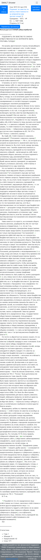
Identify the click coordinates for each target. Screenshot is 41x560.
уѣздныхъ (17, 452)
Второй (25, 207)
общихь (28, 240)
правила (22, 420)
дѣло (2, 60)
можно (25, 337)
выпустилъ (25, 198)
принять (33, 256)
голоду (33, 466)
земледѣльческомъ (31, 94)
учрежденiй (4, 138)
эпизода (3, 48)
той (15, 110)
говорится (26, 180)
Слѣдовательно (29, 159)
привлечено (24, 73)
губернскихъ (27, 452)
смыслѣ (18, 376)
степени (20, 388)
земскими (27, 129)
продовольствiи (34, 422)
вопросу (3, 411)
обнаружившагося (7, 92)
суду (11, 157)
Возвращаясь (7, 408)
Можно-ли (28, 106)
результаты (4, 235)
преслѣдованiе (28, 113)
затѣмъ (15, 408)
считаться (24, 298)
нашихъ (3, 365)
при (31, 108)
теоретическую (23, 83)
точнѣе (27, 48)
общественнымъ (18, 325)
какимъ (5, 302)
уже (11, 254)
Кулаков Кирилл (12, 559)
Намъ (4, 221)
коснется (7, 60)
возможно (26, 78)
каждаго (19, 351)
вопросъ (27, 55)
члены (9, 277)
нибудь (35, 87)
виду (25, 369)
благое (2, 406)
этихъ (25, 434)
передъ (28, 127)
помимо (10, 175)
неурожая (18, 92)
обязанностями (24, 318)
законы (25, 99)
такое (38, 64)
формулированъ (14, 71)
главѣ (6, 136)
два (26, 173)
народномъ (23, 422)
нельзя (15, 254)
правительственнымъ (8, 228)
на (11, 83)
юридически (4, 358)
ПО (24, 37)
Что (34, 64)
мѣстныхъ (19, 450)
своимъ (34, 127)
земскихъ (14, 124)
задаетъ (16, 57)
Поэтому (23, 295)
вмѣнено (3, 295)
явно (21, 385)
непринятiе (20, 76)
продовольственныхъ (8, 106)
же (11, 194)
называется (14, 288)
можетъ (35, 69)
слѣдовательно (5, 328)
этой (18, 145)
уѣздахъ (26, 455)
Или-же (16, 115)
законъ (23, 448)
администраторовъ (13, 365)
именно (12, 78)
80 (31, 249)
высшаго (33, 339)
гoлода (2, 171)
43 (37, 67)
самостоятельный (7, 360)
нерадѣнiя (30, 353)
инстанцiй (37, 122)
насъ (15, 108)
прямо (9, 427)
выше (31, 482)
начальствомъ (5, 129)
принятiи (23, 87)
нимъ (13, 94)
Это (15, 392)
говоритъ (11, 448)
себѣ (21, 57)
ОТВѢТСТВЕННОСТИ (8, 39)
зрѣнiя (35, 53)
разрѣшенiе (35, 175)
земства (19, 113)
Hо (3, 337)
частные (32, 173)
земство (3, 67)
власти (12, 189)
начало (8, 406)
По (9, 434)
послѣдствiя (4, 353)
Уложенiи (6, 284)
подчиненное (23, 321)
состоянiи (4, 455)
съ (16, 53)
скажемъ (37, 369)
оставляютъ (6, 425)
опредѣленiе (34, 198)
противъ (32, 76)
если (2, 249)
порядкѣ (19, 78)
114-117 (30, 131)
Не (3, 46)
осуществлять (5, 473)
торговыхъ (35, 459)
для (17, 395)
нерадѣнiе (20, 480)
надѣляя (3, 265)
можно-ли (9, 210)
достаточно (4, 131)
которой (34, 140)
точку (32, 83)
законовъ (18, 154)
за (14, 76)
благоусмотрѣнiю (17, 475)
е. (21, 226)
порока (19, 402)
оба (27, 224)
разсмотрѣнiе (29, 231)
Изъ (26, 462)
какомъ (6, 78)
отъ (1, 385)
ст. (27, 140)
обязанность (14, 295)
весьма (14, 55)
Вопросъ (3, 64)
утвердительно (12, 226)
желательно (29, 371)
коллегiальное (10, 404)
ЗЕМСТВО (19, 37)
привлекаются (5, 166)
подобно (20, 323)
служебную (20, 469)
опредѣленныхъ (20, 383)
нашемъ (21, 94)
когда (7, 254)
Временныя (14, 420)
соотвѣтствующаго (21, 101)
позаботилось (13, 87)
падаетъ (16, 508)
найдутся (3, 348)
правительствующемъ (8, 159)
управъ (2, 127)
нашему (31, 408)
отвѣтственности (24, 67)
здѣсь (2, 122)
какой (2, 210)
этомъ (16, 425)
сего (5, 457)
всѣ (1, 429)
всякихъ (14, 432)
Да (31, 281)
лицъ (12, 515)
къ (30, 73)
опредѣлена (17, 131)
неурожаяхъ (4, 110)
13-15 (20, 434)
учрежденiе (15, 316)
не (38, 85)
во (27, 226)
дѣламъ (14, 422)
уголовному (4, 157)
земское (19, 510)
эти (30, 224)
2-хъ (19, 238)
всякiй (26, 57)
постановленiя (29, 150)
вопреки (26, 249)
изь (1, 99)
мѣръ (26, 76)
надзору (3, 323)
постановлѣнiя (21, 244)
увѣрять (13, 351)
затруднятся (4, 351)
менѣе (34, 265)
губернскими (18, 129)
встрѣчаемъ (4, 140)
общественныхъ (6, 150)
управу (32, 510)
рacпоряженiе (14, 251)
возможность (14, 143)
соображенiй (16, 311)
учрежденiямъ (22, 228)
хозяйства (11, 50)
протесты (21, 381)
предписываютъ (16, 99)
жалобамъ (6, 492)
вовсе (20, 194)
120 (1, 134)
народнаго (16, 48)
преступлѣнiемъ (34, 298)
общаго (36, 221)
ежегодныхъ (4, 438)
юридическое (16, 314)
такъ (23, 108)
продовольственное (7, 445)
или (22, 48)
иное (25, 341)
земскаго (3, 50)
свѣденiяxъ (28, 450)
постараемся (5, 53)
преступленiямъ (16, 242)
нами (6, 71)
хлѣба (11, 392)
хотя (24, 203)
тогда (2, 254)
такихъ (37, 106)
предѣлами (26, 272)
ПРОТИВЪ (4, 41)
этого (14, 60)
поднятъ (15, 64)
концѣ (22, 69)
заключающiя (21, 152)
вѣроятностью (17, 337)
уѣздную (14, 512)
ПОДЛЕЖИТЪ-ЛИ (8, 37)
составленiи (27, 436)
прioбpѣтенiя (28, 429)
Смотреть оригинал (36, 8)
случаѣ (9, 305)
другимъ (27, 323)
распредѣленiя (23, 104)
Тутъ (10, 173)
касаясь (7, 46)
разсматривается (6, 489)
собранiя (10, 261)
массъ (21, 395)
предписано (21, 293)
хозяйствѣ (10, 362)
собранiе (25, 510)
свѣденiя (34, 457)
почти (31, 97)
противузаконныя (15, 187)
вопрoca (15, 177)
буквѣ (2, 161)
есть (39, 140)
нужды (22, 443)
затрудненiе (4, 367)
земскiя (13, 161)
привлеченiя (24, 143)
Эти (35, 425)
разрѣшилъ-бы (19, 224)
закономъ (30, 293)
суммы (35, 445)
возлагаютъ (16, 427)
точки (30, 53)
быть (2, 71)
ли (15, 168)
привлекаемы (28, 277)
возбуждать (4, 113)
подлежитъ (33, 154)
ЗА (17, 39)
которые (26, 348)
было (14, 371)
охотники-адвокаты (15, 348)
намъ (18, 309)
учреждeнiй (31, 492)
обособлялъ (24, 268)
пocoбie (18, 445)
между (28, 145)
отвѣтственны (29, 164)
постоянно (26, 457)
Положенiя (4, 251)
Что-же (28, 124)
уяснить (3, 55)
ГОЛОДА (11, 41)
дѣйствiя (25, 187)
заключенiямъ (13, 302)
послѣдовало (28, 385)
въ (12, 69)
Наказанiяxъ (16, 284)
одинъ (8, 55)
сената (37, 231)
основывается (33, 448)
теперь (10, 57)
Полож (6, 134)
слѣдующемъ (28, 71)
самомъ (16, 69)
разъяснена (4, 376)
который (34, 55)
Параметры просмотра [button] (10, 27)
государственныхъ (14, 270)
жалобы (14, 147)
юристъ (19, 221)
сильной (14, 388)
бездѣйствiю (15, 247)
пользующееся (26, 316)
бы (28, 203)
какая (13, 441)
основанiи (29, 221)
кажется (9, 221)
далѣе (18, 448)
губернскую (4, 512)
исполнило (20, 97)
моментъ (9, 517)
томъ (4, 180)
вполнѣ (17, 358)
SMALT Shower (8, 3)
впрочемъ (21, 362)
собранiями (35, 129)
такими (33, 270)
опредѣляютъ (5, 441)
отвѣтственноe (19, 328)
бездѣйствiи (4, 194)
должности (26, 242)
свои (25, 279)
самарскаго (22, 50)
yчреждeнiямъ (29, 325)
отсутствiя (7, 385)
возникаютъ (16, 173)
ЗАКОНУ (29, 37)
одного (31, 362)
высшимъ (34, 323)
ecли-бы (19, 214)
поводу (32, 62)
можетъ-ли (4, 73)
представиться (23, 196)
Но (3, 168)
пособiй (3, 448)
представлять (16, 231)
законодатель (8, 198)
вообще (15, 286)
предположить (15, 263)
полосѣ (31, 110)
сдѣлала (19, 249)
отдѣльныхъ (26, 512)
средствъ (3, 434)
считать (16, 210)
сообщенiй (20, 62)
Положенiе (15, 138)
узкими (18, 272)
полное (2, 231)
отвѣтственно (5, 503)
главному (23, 408)
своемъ (3, 362)
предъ (27, 328)
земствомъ (4, 383)
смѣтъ (12, 438)
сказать (31, 337)
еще (23, 173)
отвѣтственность (14, 127)
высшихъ (29, 122)
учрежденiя (21, 161)
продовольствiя (14, 455)
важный (20, 55)
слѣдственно (21, 438)
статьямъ (14, 434)
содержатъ (17, 457)
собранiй (11, 152)
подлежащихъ (13, 212)
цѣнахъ (2, 462)
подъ (17, 189)
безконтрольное (6, 117)
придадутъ (19, 341)
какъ (20, 330)
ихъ (10, 108)
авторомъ (22, 64)
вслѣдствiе (4, 256)
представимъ (5, 85)
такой (2, 80)
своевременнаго (6, 101)
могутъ (15, 196)
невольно (3, 57)
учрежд (22, 134)
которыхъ (17, 175)
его (28, 62)
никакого (22, 425)
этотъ (9, 64)
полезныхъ (4, 258)
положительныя (34, 279)
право (8, 231)
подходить (4, 191)
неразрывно (28, 92)
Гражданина (5, 69)
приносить (13, 381)
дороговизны (24, 256)
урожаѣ (26, 459)
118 (24, 140)
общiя (25, 184)
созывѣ (28, 258)
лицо (23, 314)
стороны (24, 46)
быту (2, 97)
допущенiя (12, 207)
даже (27, 97)
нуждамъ (32, 101)
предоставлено (33, 228)
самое (35, 212)
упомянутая (4, 374)
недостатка (4, 392)
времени (34, 254)
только (36, 57)
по (26, 62)
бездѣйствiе (4, 189)
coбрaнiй (21, 124)
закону (10, 339)
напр (21, 390)
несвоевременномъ (28, 251)
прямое (14, 240)
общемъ (3, 330)
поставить (32, 365)
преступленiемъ (6, 286)
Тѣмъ (33, 242)
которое (26, 154)
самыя (12, 244)
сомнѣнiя (30, 425)
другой (25, 110)
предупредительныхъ (8, 90)
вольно (31, 471)
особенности (5, 288)
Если (39, 341)
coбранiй (10, 341)
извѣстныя (4, 187)
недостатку (25, 254)
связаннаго (4, 94)
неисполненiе (5, 293)
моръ (9, 355)
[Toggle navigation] (36, 3)
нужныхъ (19, 478)
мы (29, 120)
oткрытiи (36, 258)
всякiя (28, 274)
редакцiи (23, 307)
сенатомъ (21, 166)
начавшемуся (22, 466)
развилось (4, 388)
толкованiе (32, 341)
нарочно (17, 198)
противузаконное (22, 332)
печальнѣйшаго (34, 46)
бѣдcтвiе (11, 390)
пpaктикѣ (3, 339)
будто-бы (23, 358)
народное (3, 390)
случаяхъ (3, 108)
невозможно (26, 175)
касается (35, 124)
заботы (5, 429)
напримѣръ (35, 247)
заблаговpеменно (32, 438)
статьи (28, 64)
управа (13, 249)
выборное (21, 404)
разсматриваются (20, 157)
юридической (22, 53)
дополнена (30, 374)
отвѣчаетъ (36, 355)
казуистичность (20, 367)
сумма (18, 441)
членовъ (18, 515)
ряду (36, 268)
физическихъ (5, 515)
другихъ (3, 270)
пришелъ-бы (23, 302)
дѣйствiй (12, 235)
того (4, 99)
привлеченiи (36, 180)
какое (8, 344)
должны (32, 418)
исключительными (7, 272)
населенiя (14, 104)
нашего (9, 48)
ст (33, 249)
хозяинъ (32, 360)
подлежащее (21, 117)
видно (12, 464)
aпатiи (11, 402)
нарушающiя (17, 184)
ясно (11, 131)
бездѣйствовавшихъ (7, 519)
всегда (37, 346)
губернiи (33, 85)
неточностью (15, 307)
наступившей (14, 256)
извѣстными (18, 265)
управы (10, 457)
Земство (25, 311)
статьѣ (18, 180)
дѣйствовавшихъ (19, 517)
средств (20, 106)
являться (28, 397)
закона (7, 161)
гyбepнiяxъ (35, 455)
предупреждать (24, 464)
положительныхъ (8, 450)
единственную (14, 140)
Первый (22, 177)
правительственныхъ (8, 62)
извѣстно (21, 274)
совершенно (4, 464)
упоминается (30, 194)
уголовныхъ (10, 164)
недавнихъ (37, 60)
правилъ (30, 434)
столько (16, 503)
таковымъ (26, 214)
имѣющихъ (10, 397)
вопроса (3, 175)
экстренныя (10, 399)
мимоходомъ (5, 371)
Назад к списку (3, 9)
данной (27, 85)
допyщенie (13, 415)
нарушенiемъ (25, 210)
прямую (13, 469)
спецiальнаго (33, 307)
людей (2, 397)
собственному (5, 475)
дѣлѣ (30, 261)
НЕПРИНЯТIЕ (23, 39)
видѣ (35, 71)
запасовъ (19, 459)
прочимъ (35, 145)
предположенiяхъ (6, 452)
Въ (3, 136)
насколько (24, 503)
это (30, 115)
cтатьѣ (22, 145)
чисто (15, 83)
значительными (6, 268)
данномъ (3, 305)
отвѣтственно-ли (15, 411)
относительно (12, 67)
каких (29, 87)
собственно (17, 413)
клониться (4, 247)
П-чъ (5, 496)
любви (5, 321)
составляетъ (9, 168)
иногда (5, 244)
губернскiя (4, 436)
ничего (36, 97)
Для (1, 457)
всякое (30, 404)
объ (6, 122)
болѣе (38, 242)
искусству (14, 321)
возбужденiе (35, 78)
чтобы (23, 263)
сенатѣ (19, 159)
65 (26, 131)
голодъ (2, 355)
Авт (3, 522)
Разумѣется (19, 120)
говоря (33, 48)
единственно (28, 399)
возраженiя (34, 196)
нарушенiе (4, 154)
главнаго (8, 177)
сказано (3, 147)
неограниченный (22, 360)
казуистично (5, 346)
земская (7, 249)
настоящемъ (23, 346)
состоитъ (35, 177)
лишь (12, 53)
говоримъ (34, 120)
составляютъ (21, 205)
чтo (1, 198)
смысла (3, 224)
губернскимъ (5, 325)
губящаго (33, 402)
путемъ (2, 311)
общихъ (11, 154)
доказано (37, 482)
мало (27, 108)
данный (3, 517)
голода (29, 50)
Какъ (16, 274)
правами (15, 268)
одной (38, 318)
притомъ (35, 281)
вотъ (37, 207)
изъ (34, 318)
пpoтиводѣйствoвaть (8, 466)
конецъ (27, 402)
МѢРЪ (31, 39)
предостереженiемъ (7, 395)
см (34, 67)
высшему (32, 321)
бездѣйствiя (34, 205)
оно (27, 471)
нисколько (25, 355)
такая (11, 367)
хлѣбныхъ (11, 459)
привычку (18, 397)
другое (35, 404)
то (11, 110)
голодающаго (5, 104)
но (11, 97)
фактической (16, 46)
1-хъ (29, 226)
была (23, 374)
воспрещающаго (20, 291)
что (15, 85)
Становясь (6, 83)
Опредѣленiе (27, 445)
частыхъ (36, 108)
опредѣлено (30, 284)
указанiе (3, 143)
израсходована (6, 443)
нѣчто (34, 115)
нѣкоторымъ (29, 392)
